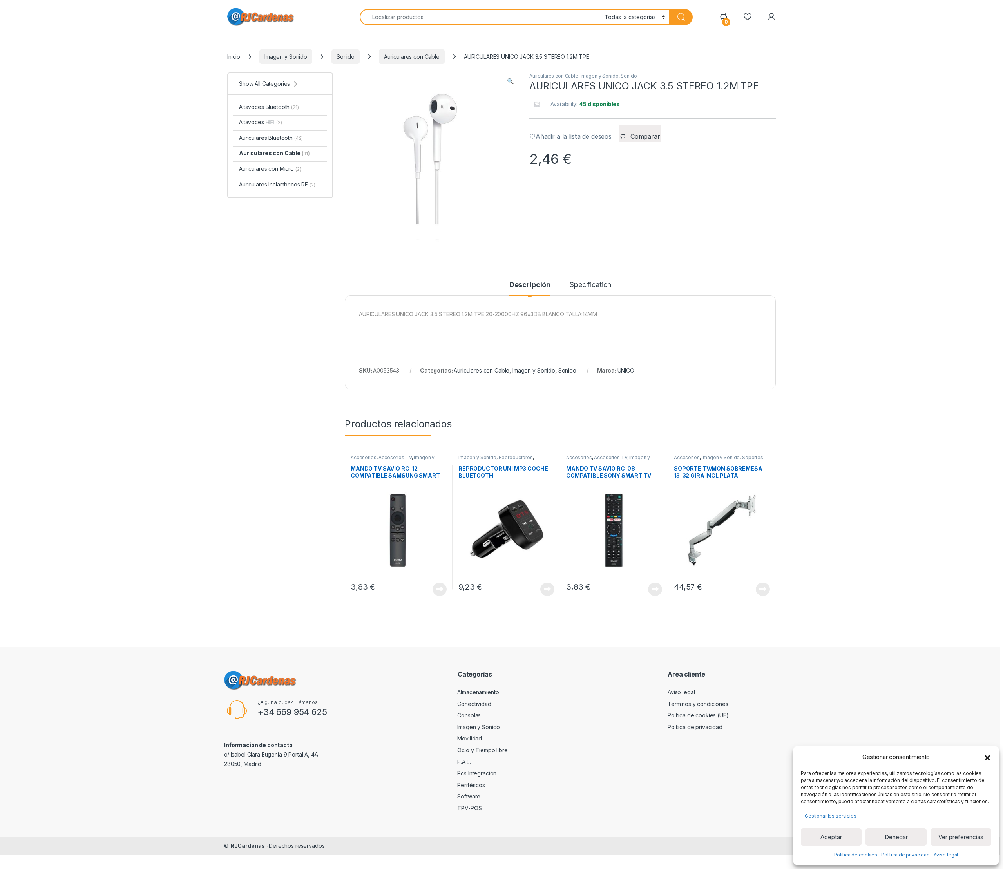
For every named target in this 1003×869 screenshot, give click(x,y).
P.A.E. (464, 762)
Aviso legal (946, 855)
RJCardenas (247, 845)
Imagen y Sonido (285, 56)
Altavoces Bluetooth (269, 106)
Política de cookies (855, 855)
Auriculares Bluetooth (271, 137)
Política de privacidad (905, 855)
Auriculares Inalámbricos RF (277, 184)
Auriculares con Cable (412, 56)
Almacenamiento (478, 692)
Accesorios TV (394, 457)
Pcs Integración (476, 773)
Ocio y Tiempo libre (482, 750)
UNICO (625, 370)
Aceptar (831, 837)
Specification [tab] (590, 285)
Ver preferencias (960, 837)
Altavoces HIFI (260, 122)
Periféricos (471, 785)
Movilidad (469, 738)
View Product (437, 589)
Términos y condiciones (698, 704)
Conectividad (474, 704)
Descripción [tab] (529, 285)
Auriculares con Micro (270, 168)
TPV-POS (469, 808)
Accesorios (364, 457)
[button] (987, 757)
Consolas (469, 715)
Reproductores (516, 457)
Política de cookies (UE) (698, 715)
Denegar (896, 837)
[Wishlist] (747, 16)
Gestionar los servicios (830, 816)
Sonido (346, 56)
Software (468, 796)
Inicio (233, 56)
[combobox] (480, 17)
